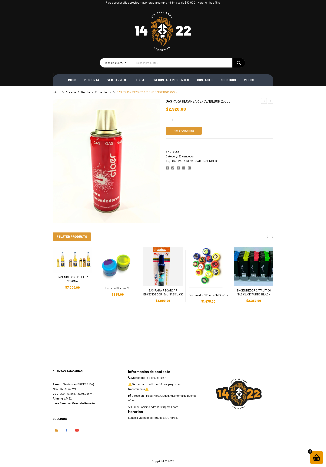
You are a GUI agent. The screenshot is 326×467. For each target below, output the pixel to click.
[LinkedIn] (189, 167)
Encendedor (103, 92)
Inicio (72, 80)
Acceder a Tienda (78, 92)
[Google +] (183, 167)
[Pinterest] (178, 167)
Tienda (139, 80)
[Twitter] (172, 167)
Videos (249, 80)
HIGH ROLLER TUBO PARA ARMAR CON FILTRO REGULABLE (270, 101)
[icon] (56, 430)
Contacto (204, 80)
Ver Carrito (116, 80)
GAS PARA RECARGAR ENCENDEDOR (196, 161)
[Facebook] (167, 167)
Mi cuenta (91, 80)
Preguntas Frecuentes (170, 80)
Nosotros (228, 80)
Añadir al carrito (184, 130)
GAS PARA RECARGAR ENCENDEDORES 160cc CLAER (264, 101)
